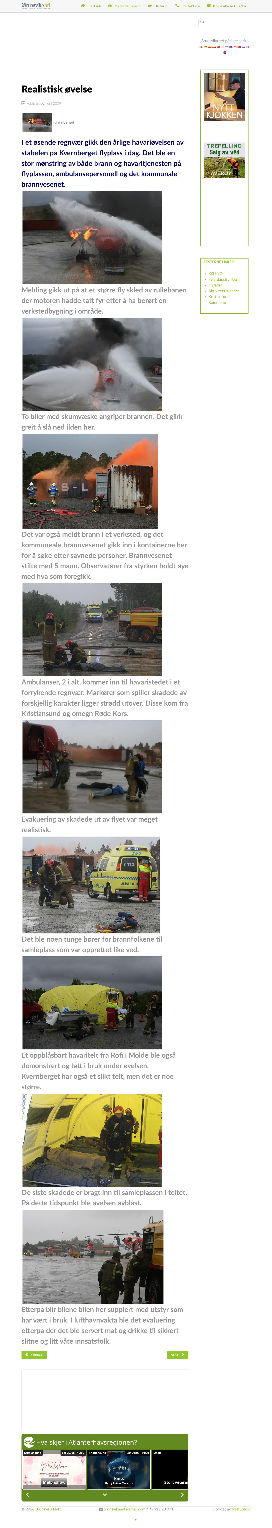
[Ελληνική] (222, 46)
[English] (201, 46)
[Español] (209, 46)
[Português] (218, 46)
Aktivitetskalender (223, 291)
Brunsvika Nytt (48, 1509)
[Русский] (230, 46)
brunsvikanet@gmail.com (124, 1509)
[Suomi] (226, 46)
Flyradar (215, 285)
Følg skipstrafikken (224, 279)
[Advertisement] (105, 47)
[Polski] (214, 46)
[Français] (247, 46)
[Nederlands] (243, 46)
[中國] (239, 46)
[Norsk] (224, 52)
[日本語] (235, 46)
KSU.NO (215, 274)
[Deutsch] (205, 46)
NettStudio (241, 1509)
